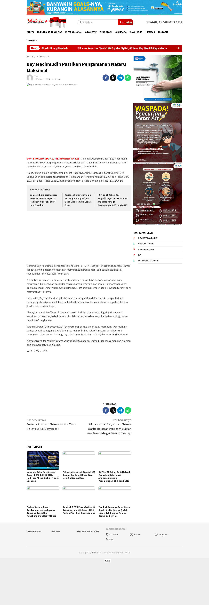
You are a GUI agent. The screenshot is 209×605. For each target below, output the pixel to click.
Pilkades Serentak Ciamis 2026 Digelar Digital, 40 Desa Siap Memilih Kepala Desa (104, 48)
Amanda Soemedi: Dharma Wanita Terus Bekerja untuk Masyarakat (51, 424)
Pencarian (126, 22)
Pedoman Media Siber (88, 531)
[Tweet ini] (113, 77)
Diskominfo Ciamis (148, 260)
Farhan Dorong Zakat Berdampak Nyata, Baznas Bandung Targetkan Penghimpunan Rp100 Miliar (41, 511)
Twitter (137, 534)
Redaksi (56, 531)
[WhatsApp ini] (128, 77)
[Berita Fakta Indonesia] (47, 22)
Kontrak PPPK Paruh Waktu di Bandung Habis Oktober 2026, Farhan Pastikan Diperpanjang (79, 510)
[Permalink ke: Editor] (30, 77)
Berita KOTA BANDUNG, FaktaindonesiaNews (53, 158)
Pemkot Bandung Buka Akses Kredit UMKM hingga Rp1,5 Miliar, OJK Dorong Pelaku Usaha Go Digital (114, 511)
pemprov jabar (146, 249)
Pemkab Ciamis (145, 243)
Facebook (113, 534)
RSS (111, 539)
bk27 (94, 552)
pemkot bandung (147, 238)
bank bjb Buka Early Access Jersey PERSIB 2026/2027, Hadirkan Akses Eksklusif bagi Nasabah (43, 476)
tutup (107, 561)
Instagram (163, 534)
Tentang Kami (34, 531)
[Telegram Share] (120, 77)
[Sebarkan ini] (106, 77)
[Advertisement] (79, 238)
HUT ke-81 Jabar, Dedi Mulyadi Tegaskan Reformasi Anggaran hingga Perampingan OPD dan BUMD (114, 476)
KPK (140, 255)
